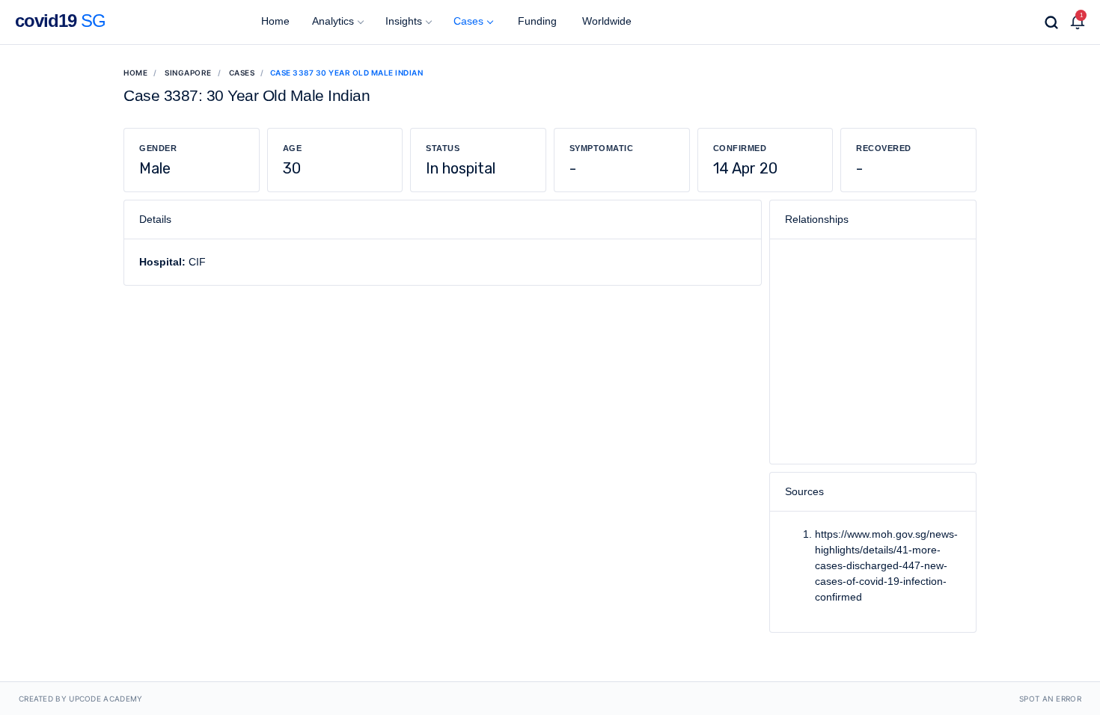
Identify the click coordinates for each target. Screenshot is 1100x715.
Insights (403, 21)
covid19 (60, 20)
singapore (188, 72)
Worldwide (605, 21)
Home (274, 21)
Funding (536, 21)
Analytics (333, 21)
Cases (468, 21)
